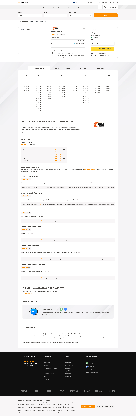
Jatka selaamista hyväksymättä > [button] (127, 398)
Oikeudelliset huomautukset (51, 371)
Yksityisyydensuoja (49, 379)
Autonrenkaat (68, 360)
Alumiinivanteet (69, 365)
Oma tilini (115, 2)
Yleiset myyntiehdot (49, 373)
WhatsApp (91, 363)
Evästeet (46, 382)
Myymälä (60, 7)
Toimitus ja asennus (78, 7)
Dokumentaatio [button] (27, 294)
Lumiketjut (42, 7)
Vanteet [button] (32, 7)
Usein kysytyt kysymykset (92, 372)
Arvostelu (83, 68)
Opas (68, 7)
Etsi (105, 15)
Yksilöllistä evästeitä (105, 406)
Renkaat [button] (22, 7)
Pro (79, 2)
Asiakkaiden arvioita (89, 2)
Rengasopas (47, 362)
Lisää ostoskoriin (104, 49)
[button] (104, 187)
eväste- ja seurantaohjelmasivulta (62, 412)
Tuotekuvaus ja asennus (62, 68)
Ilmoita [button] (112, 187)
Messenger (91, 366)
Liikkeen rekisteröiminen (50, 368)
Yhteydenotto (103, 2)
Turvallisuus (99, 68)
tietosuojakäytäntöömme (61, 338)
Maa (45, 376)
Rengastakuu (47, 360)
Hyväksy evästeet (88, 406)
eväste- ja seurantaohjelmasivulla (33, 410)
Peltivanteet (68, 362)
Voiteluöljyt (51, 7)
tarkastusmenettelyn (89, 169)
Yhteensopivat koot (39, 68)
